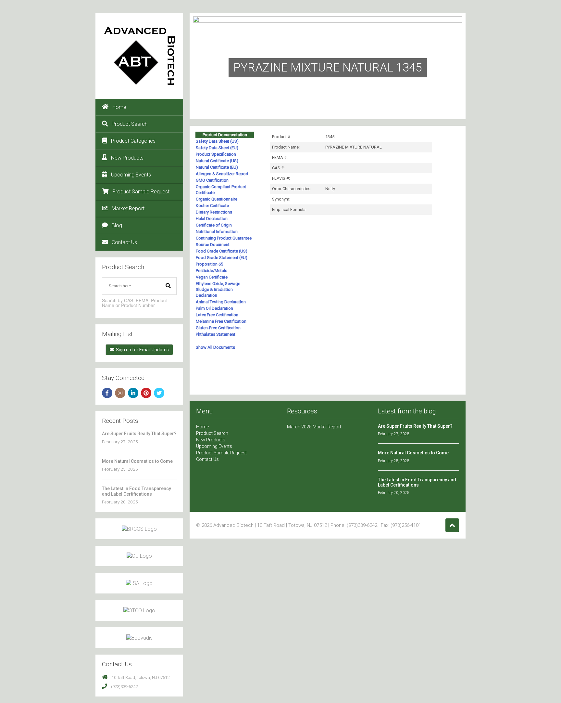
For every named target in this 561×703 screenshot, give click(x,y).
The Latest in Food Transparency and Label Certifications (136, 491)
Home (119, 107)
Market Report (128, 208)
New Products (127, 158)
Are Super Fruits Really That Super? (139, 433)
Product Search (129, 124)
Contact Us (124, 242)
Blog (117, 225)
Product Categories (133, 141)
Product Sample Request (140, 192)
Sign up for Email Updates (142, 349)
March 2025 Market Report (314, 426)
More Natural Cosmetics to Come (137, 461)
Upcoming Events (131, 175)
